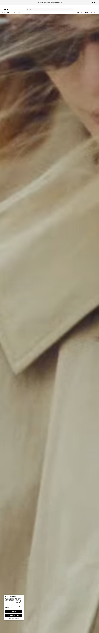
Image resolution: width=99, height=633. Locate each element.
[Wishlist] (92, 9)
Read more (8, 608)
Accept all (13, 611)
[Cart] (96, 9)
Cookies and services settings (14, 618)
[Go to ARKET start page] (6, 9)
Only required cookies (13, 615)
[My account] (87, 9)
